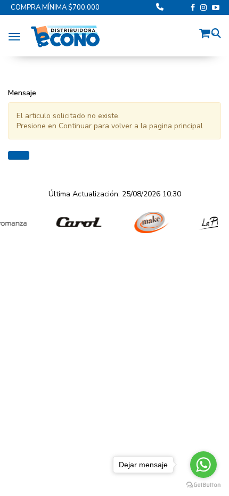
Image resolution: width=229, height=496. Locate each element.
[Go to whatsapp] (203, 464)
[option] (73, 223)
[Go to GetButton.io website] (203, 485)
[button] (207, 31)
